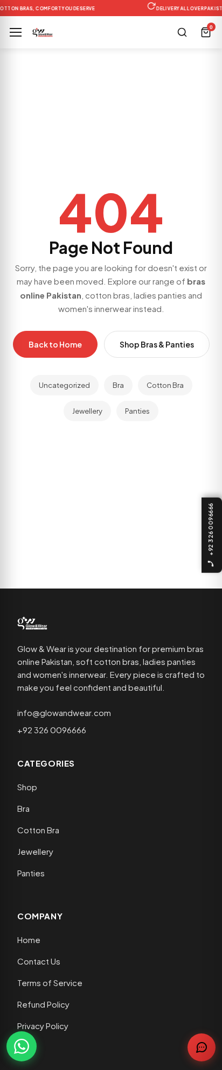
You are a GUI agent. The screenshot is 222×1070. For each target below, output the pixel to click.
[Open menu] (15, 32)
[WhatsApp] (21, 1046)
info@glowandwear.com (64, 712)
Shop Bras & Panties (157, 344)
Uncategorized (64, 385)
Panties (137, 411)
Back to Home (55, 344)
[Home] (42, 32)
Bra (118, 385)
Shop (27, 787)
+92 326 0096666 (51, 730)
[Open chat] (202, 1047)
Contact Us (38, 961)
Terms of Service (49, 982)
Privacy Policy (42, 1026)
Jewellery (87, 411)
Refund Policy (43, 1004)
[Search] (182, 32)
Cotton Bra (165, 385)
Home (28, 939)
